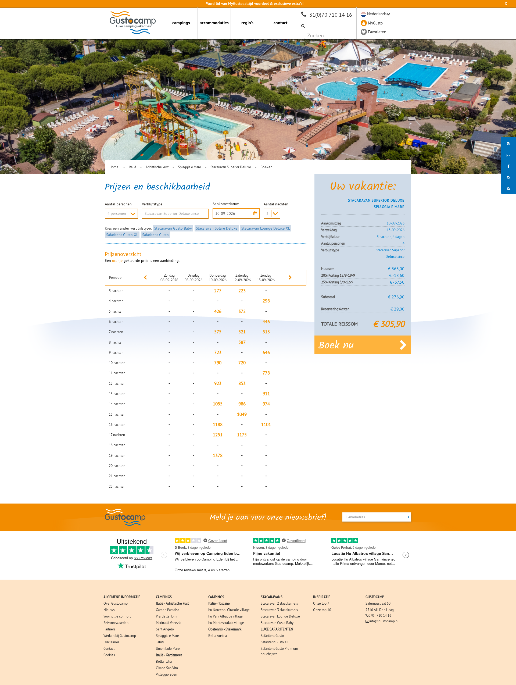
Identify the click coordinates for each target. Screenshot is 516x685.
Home (114, 167)
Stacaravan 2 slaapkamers (279, 603)
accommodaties (214, 23)
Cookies (109, 655)
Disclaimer (111, 642)
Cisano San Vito (167, 668)
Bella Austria (217, 635)
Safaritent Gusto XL (122, 234)
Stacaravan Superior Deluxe (230, 167)
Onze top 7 (321, 603)
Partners (109, 629)
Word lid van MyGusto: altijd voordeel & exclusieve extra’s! (254, 3)
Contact (108, 648)
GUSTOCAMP (375, 597)
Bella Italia (164, 661)
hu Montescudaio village (226, 622)
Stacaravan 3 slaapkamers (279, 610)
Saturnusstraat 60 (378, 603)
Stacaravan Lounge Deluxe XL (265, 228)
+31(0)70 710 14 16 (329, 14)
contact (281, 23)
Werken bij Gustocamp (119, 635)
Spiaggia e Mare (189, 167)
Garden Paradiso (167, 610)
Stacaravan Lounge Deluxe (280, 616)
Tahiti (160, 642)
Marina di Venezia (168, 622)
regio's (247, 23)
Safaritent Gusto (155, 234)
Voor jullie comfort (117, 616)
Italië (132, 167)
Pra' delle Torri (166, 616)
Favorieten (377, 31)
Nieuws (108, 610)
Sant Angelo (165, 629)
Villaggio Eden (166, 674)
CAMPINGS (164, 597)
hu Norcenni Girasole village (229, 610)
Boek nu (336, 346)
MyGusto (375, 23)
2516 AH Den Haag (380, 610)
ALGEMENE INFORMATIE (121, 597)
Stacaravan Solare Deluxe (216, 228)
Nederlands (376, 13)
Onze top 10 (322, 610)
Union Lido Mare (168, 648)
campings (181, 23)
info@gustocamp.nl (384, 621)
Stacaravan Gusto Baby (173, 228)
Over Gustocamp (115, 603)
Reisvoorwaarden (115, 622)
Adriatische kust (157, 167)
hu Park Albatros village (225, 616)
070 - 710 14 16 (379, 615)
